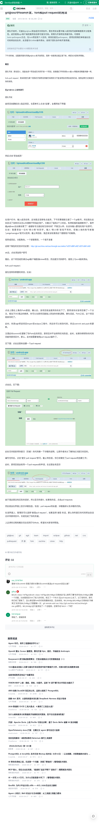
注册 (94, 8)
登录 (88, 8)
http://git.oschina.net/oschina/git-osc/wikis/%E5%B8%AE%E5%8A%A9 (60, 246)
